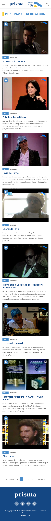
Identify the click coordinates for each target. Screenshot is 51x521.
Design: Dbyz (25, 515)
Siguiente (39, 479)
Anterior (11, 479)
